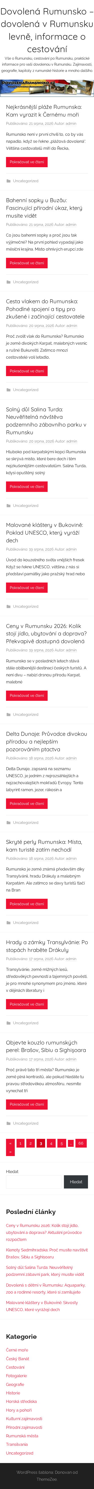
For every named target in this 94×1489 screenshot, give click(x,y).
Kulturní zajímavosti (24, 1418)
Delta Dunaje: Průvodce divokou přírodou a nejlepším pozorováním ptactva (46, 741)
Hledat (12, 1171)
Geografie (15, 1384)
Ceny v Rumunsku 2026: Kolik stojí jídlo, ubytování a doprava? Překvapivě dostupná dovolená (46, 633)
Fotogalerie (16, 1375)
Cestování (15, 1367)
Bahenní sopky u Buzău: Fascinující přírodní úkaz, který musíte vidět (44, 208)
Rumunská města (22, 1436)
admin (71, 123)
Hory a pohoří (19, 1410)
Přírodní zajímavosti (24, 1427)
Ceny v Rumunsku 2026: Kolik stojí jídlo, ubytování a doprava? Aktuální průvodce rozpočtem (44, 1232)
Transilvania (17, 1444)
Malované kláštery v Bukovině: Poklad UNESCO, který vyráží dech (44, 532)
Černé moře (17, 1350)
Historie (13, 1393)
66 (80, 1143)
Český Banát (17, 1358)
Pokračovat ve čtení (27, 162)
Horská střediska (21, 1401)
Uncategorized (25, 181)
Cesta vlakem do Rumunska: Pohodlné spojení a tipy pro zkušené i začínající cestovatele (45, 309)
